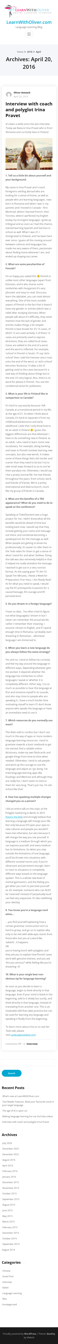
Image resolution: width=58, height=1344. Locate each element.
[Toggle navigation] (29, 34)
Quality (51, 1333)
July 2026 (7, 1143)
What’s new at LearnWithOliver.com (20, 1096)
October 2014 (9, 1238)
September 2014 (10, 1243)
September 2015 (10, 1199)
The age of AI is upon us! (14, 1110)
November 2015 (10, 1187)
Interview (32, 1043)
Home (20, 51)
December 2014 (10, 1232)
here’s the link (14, 817)
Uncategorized (9, 1304)
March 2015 (8, 1221)
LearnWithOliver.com (29, 22)
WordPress (30, 1333)
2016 (29, 51)
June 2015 (7, 1210)
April (38, 51)
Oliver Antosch (22, 92)
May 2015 (7, 1216)
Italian (5, 1287)
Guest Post (7, 1276)
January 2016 (9, 1176)
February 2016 (10, 1171)
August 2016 (8, 1159)
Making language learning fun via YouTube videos (27, 1116)
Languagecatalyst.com (23, 1034)
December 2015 (10, 1182)
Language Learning (12, 1293)
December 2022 (10, 1154)
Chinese (6, 1270)
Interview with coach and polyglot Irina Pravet (29, 109)
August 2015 (8, 1204)
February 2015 (10, 1227)
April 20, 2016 (21, 96)
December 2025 (10, 1148)
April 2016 (7, 1165)
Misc (4, 1298)
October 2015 (9, 1193)
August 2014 (8, 1249)
